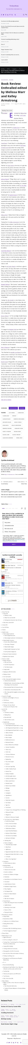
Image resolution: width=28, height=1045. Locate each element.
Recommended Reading (8, 964)
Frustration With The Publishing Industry (12, 928)
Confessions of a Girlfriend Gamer (11, 921)
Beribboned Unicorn (10, 740)
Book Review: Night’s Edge (9, 1024)
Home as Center (5, 659)
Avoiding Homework (7, 1013)
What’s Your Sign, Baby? (11, 859)
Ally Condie (10, 300)
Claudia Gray (16, 127)
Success (7, 797)
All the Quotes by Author (10, 863)
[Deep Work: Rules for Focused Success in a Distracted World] (3, 568)
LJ (10, 1009)
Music (4, 710)
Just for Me (4, 709)
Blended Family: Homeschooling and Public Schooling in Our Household (14, 684)
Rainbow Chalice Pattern (11, 833)
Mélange (7, 788)
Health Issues (5, 632)
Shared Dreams (6, 901)
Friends (4, 629)
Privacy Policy (5, 933)
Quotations (5, 861)
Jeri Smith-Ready (11, 266)
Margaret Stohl (12, 329)
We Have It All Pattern (10, 838)
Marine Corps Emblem (10, 785)
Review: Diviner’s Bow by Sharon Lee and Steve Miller (12, 33)
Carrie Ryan (4, 143)
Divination (5, 926)
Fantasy (14, 415)
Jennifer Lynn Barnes (16, 352)
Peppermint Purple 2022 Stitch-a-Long (14, 854)
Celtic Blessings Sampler (11, 844)
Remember (6, 896)
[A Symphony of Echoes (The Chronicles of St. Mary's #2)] (3, 594)
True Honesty (6, 976)
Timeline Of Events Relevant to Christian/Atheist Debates (14, 989)
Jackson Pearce (5, 179)
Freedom (8, 764)
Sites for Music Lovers (9, 719)
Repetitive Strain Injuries (8, 656)
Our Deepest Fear (8, 891)
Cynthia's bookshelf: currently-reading (12, 556)
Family (7, 1009)
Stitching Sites (7, 840)
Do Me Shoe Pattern (10, 821)
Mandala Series (9, 783)
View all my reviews (6, 399)
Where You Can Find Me (9, 617)
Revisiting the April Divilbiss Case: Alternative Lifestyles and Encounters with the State (13, 968)
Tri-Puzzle (8, 856)
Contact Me (4, 625)
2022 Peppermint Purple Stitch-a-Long (14, 730)
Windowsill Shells (9, 812)
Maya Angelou (7, 889)
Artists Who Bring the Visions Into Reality (13, 902)
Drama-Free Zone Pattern (11, 823)
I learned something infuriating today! (10, 39)
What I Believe (5, 981)
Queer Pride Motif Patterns (11, 830)
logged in (10, 491)
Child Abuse (6, 700)
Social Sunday (6, 482)
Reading (11, 79)
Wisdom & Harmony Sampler (12, 817)
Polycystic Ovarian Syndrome (9, 654)
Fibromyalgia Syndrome (8, 634)
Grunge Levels (6, 669)
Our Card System (7, 676)
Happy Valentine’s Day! (6, 49)
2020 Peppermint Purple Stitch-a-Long (14, 725)
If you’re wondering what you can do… (10, 54)
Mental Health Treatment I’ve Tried (11, 649)
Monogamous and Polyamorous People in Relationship (12, 959)
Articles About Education (10, 680)
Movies (13, 1009)
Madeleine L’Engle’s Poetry (10, 886)
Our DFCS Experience (9, 664)
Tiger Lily (8, 805)
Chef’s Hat (8, 752)
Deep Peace (8, 847)
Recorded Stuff (7, 717)
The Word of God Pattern (11, 835)
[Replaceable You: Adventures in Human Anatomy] (3, 586)
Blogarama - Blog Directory (14, 1038)
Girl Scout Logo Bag (10, 766)
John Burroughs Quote (11, 776)
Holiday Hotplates (10, 773)
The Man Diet (6, 971)
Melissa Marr (23, 113)
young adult (19, 437)
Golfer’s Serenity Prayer (11, 769)
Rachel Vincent (13, 195)
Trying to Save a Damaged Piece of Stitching (16, 810)
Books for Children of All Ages (11, 874)
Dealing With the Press (8, 923)
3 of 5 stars (23, 115)
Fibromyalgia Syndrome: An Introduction (13, 638)
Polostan (7, 575)
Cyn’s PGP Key (5, 627)
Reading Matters (6, 865)
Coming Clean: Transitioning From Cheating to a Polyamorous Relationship (14, 943)
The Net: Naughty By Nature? (10, 931)
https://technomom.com (10, 474)
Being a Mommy (7, 660)
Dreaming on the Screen (9, 907)
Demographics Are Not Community (11, 951)
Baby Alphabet (9, 735)
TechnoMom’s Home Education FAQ (12, 689)
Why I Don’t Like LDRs (8, 978)
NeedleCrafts (6, 722)
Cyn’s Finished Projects (9, 723)
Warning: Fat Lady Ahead (9, 705)
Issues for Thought (6, 696)
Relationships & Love (7, 935)
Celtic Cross (8, 749)
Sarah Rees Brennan (6, 250)
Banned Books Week (8, 918)
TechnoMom (14, 6)
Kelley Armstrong (14, 222)
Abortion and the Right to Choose (11, 697)
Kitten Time (22, 482)
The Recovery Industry (8, 702)
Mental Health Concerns (8, 640)
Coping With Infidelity (8, 946)
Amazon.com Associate (9, 869)
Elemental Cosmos (10, 756)
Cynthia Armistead (5, 103)
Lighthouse (8, 849)
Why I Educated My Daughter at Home (11, 679)
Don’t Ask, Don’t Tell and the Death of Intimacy (13, 953)
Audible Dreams (7, 905)
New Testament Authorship (10, 986)
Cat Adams (7, 561)
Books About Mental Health (10, 642)
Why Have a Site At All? (8, 622)
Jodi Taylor (7, 592)
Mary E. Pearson (5, 347)
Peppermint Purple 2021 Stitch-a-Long (14, 851)
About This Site (5, 612)
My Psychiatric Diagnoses (10, 651)
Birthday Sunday (6, 1019)
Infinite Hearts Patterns (10, 828)
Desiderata (6, 877)
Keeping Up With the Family (9, 671)
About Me (5, 613)
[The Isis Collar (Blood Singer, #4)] (3, 562)
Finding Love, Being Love (8, 956)
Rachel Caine (4, 362)
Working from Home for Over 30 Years (13, 620)
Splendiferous (9, 795)
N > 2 (4, 962)
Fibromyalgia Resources (9, 635)
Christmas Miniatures (10, 754)
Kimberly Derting (5, 284)
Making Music (7, 715)
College (2, 1009)
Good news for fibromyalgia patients (10, 21)
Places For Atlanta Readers (10, 893)
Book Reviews (4, 79)
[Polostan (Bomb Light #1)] (3, 578)
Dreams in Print (7, 910)
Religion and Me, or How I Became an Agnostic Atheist (13, 983)
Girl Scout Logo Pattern (11, 826)
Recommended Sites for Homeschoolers (13, 687)
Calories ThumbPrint (10, 747)
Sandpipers (8, 793)
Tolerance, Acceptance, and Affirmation (12, 973)
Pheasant (8, 790)
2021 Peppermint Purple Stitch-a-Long (14, 727)
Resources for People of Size (10, 706)
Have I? (3, 44)
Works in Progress (8, 843)
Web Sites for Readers (9, 898)
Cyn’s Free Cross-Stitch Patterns (11, 819)
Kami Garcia (11, 165)
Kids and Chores (8, 662)
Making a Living (7, 615)
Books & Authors (8, 872)
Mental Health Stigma (9, 646)
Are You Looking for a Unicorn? (10, 939)
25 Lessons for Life (8, 867)
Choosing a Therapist (9, 644)
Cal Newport (4, 571)
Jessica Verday (4, 316)
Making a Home (6, 674)
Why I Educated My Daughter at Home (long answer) (14, 692)
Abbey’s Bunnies (9, 732)
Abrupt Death (6, 916)
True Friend (8, 807)
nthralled (16, 113)
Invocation (6, 881)
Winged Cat (8, 814)
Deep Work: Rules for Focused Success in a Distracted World (13, 568)
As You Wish (23, 185)
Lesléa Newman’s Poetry (9, 884)
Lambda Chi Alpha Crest (11, 778)
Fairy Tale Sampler (10, 761)
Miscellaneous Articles (7, 914)
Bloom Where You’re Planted (12, 744)
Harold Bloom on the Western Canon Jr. (13, 879)
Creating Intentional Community (10, 948)
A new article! (4, 59)
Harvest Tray (8, 771)
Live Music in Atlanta (9, 712)
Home (15, 1015)
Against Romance (7, 937)
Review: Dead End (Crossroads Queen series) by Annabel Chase (12, 27)
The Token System (8, 667)
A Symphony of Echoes (11, 591)
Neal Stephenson (8, 577)
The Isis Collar (8, 559)
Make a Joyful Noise (10, 781)
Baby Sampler (9, 737)
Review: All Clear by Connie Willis (11, 1006)
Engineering (8, 759)
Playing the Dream (8, 912)
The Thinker (8, 802)
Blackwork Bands (9, 742)
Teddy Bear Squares (10, 800)
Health (11, 1015)
